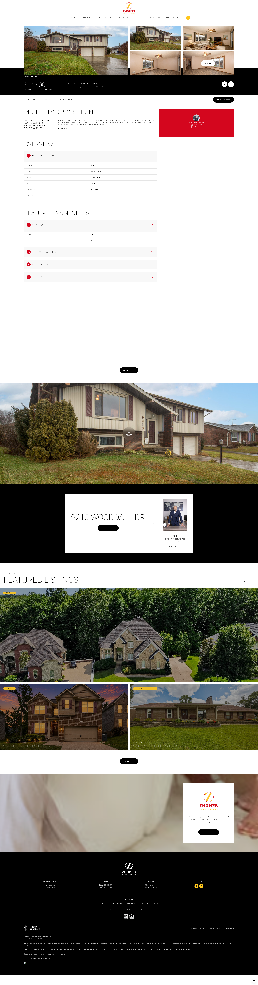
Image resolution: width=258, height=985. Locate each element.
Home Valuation (124, 17)
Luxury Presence (199, 928)
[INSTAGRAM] (201, 886)
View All (208, 63)
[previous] (245, 581)
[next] (251, 581)
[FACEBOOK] (196, 886)
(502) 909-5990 (108, 885)
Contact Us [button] (154, 903)
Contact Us (141, 17)
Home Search (74, 17)
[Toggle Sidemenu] (188, 18)
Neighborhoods (106, 17)
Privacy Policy (230, 928)
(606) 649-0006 (107, 887)
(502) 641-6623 (156, 17)
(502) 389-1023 (197, 125)
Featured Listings (117, 903)
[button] (223, 100)
